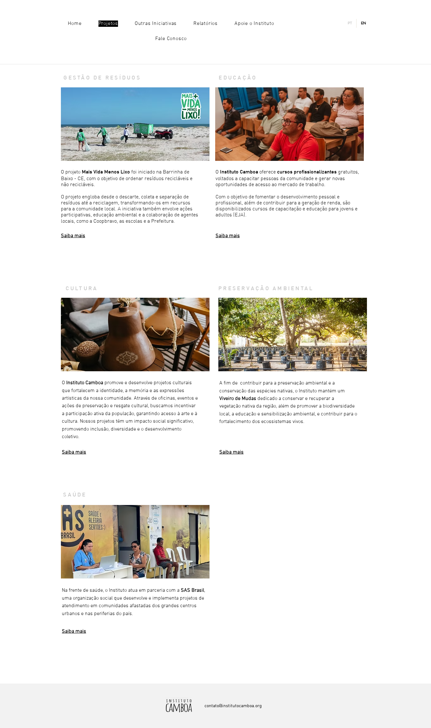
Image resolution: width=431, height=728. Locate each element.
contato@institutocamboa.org (233, 705)
